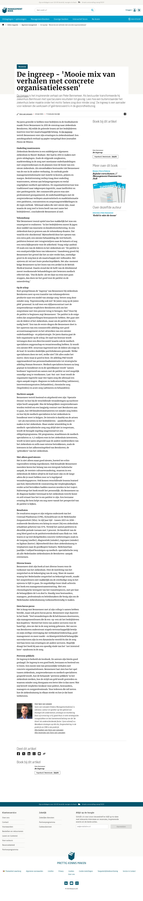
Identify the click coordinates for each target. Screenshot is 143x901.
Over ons (5, 818)
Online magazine (12, 25)
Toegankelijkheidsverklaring (108, 871)
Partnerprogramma (10, 850)
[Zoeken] (92, 10)
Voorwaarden (7, 827)
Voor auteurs (7, 840)
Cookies (71, 871)
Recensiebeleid (8, 845)
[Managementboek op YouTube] (71, 883)
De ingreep (23, 95)
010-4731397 (136, 19)
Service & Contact (129, 871)
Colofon (51, 871)
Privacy (61, 871)
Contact (5, 822)
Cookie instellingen (86, 871)
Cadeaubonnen (45, 827)
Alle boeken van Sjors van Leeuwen (49, 730)
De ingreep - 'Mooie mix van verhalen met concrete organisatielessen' (63, 25)
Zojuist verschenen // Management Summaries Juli (107, 176)
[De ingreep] (100, 136)
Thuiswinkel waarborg (13, 871)
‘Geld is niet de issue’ (105, 215)
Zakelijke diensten (46, 818)
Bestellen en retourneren (12, 831)
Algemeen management (29, 25)
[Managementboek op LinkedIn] (66, 883)
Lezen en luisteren (10, 836)
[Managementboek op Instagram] (77, 883)
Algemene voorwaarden (34, 871)
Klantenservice (9, 812)
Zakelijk (42, 812)
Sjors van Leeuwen (25, 114)
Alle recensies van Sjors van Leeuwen (50, 733)
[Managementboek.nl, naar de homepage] (12, 13)
